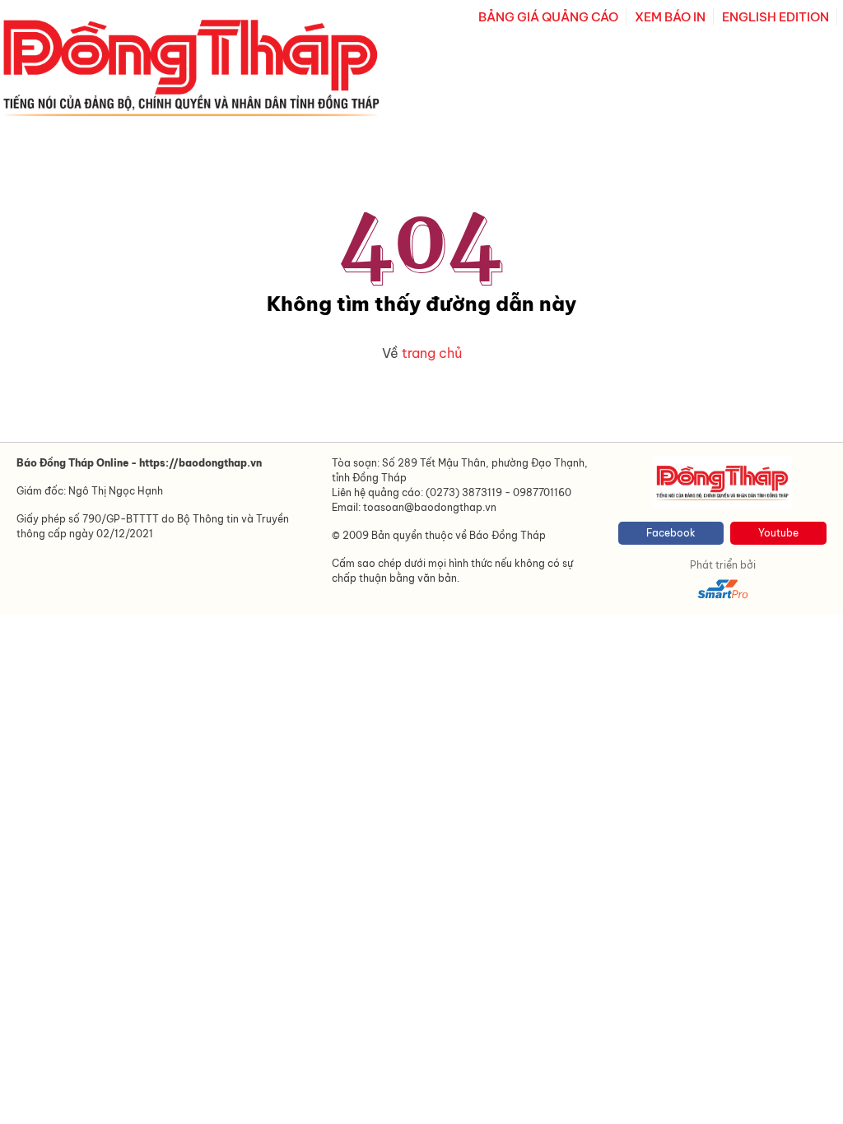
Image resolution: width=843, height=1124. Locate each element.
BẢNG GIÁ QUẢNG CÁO (548, 17)
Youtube (778, 533)
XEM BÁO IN (670, 17)
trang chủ (432, 353)
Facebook (671, 533)
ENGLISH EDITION (775, 17)
